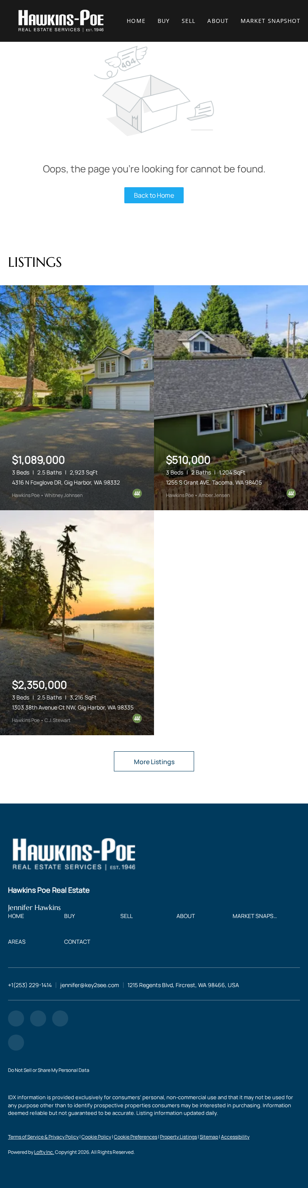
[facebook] (16, 1018)
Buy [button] (164, 21)
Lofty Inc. (44, 1152)
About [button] (218, 21)
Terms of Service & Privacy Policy (43, 1136)
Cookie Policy (96, 1136)
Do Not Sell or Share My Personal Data (48, 1070)
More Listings (154, 761)
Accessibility (235, 1136)
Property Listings (178, 1136)
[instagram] (38, 1018)
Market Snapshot (271, 21)
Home (136, 21)
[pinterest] (16, 1043)
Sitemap (209, 1136)
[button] (61, 21)
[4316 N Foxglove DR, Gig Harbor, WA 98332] (77, 397)
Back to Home (154, 195)
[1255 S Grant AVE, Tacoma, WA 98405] (231, 397)
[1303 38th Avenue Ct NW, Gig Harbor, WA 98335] (77, 622)
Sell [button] (188, 21)
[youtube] (60, 1018)
